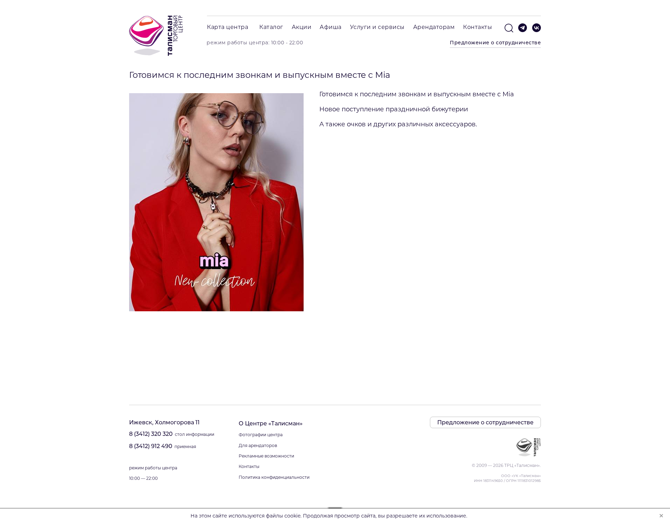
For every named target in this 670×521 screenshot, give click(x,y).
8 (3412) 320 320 (151, 434)
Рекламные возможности (266, 456)
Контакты (477, 27)
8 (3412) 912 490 (150, 446)
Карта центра (227, 27)
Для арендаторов (258, 445)
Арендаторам (434, 27)
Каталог (271, 27)
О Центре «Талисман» (271, 423)
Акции (302, 27)
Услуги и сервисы (377, 27)
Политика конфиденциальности (274, 477)
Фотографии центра (261, 434)
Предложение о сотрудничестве (495, 42)
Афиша (331, 27)
